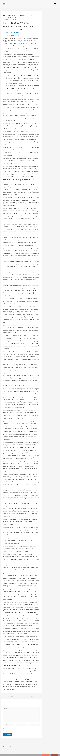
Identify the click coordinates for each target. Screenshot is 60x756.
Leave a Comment (7, 19)
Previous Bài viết (10, 696)
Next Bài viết (34, 696)
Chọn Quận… (4, 746)
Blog (13, 19)
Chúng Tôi (12, 746)
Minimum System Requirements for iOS (14, 32)
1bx (17, 401)
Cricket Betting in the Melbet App (12, 35)
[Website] (34, 725)
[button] (55, 4)
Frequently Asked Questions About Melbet (14, 34)
